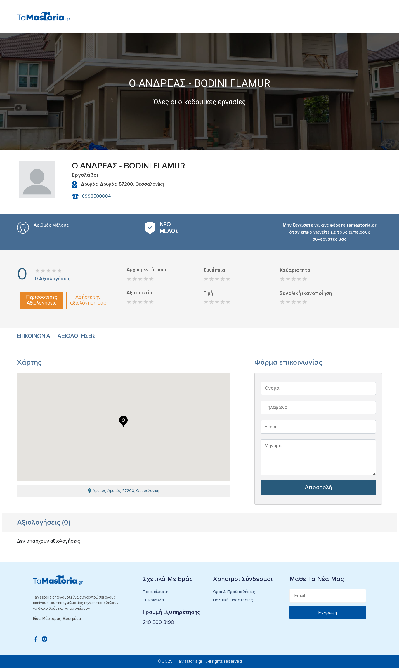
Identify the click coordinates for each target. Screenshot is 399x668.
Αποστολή (318, 487)
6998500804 (96, 196)
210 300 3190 (158, 622)
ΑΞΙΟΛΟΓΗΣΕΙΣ (77, 336)
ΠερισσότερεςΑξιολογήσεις (41, 300)
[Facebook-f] (35, 639)
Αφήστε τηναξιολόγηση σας (88, 300)
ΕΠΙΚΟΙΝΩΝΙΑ (33, 336)
